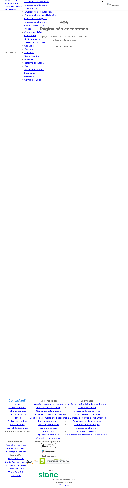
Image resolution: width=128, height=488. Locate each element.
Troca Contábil (15, 472)
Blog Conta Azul (16, 458)
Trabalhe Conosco (17, 411)
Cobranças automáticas (48, 411)
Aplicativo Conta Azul (48, 435)
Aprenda (28, 59)
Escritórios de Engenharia (87, 414)
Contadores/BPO (33, 32)
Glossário (29, 76)
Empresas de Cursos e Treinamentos (87, 418)
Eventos (28, 49)
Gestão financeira (48, 428)
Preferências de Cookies (17, 431)
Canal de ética (17, 424)
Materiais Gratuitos (34, 69)
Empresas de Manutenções (38, 12)
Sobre (17, 404)
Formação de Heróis (16, 465)
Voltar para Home (64, 46)
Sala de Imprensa (17, 407)
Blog (26, 66)
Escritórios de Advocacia (37, 1)
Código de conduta (17, 421)
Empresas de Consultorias (87, 411)
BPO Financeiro (32, 39)
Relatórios (48, 431)
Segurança (29, 73)
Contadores (30, 35)
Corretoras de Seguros (35, 18)
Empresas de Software (36, 22)
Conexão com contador (48, 438)
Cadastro (29, 46)
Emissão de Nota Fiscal (48, 407)
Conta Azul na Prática (16, 462)
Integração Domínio (34, 42)
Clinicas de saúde (87, 407)
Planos (27, 29)
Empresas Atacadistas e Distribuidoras (87, 435)
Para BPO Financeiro (16, 445)
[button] (102, 5)
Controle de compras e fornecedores (48, 418)
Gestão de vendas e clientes (48, 404)
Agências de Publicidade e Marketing (87, 404)
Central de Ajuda (32, 80)
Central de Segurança (17, 428)
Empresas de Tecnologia (87, 424)
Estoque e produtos (48, 421)
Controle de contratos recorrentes (48, 414)
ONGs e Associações (35, 25)
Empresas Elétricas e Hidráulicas (40, 15)
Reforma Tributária (34, 63)
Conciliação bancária (48, 424)
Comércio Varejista (87, 431)
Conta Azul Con (32, 56)
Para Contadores (15, 448)
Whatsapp (64, 485)
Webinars (29, 52)
